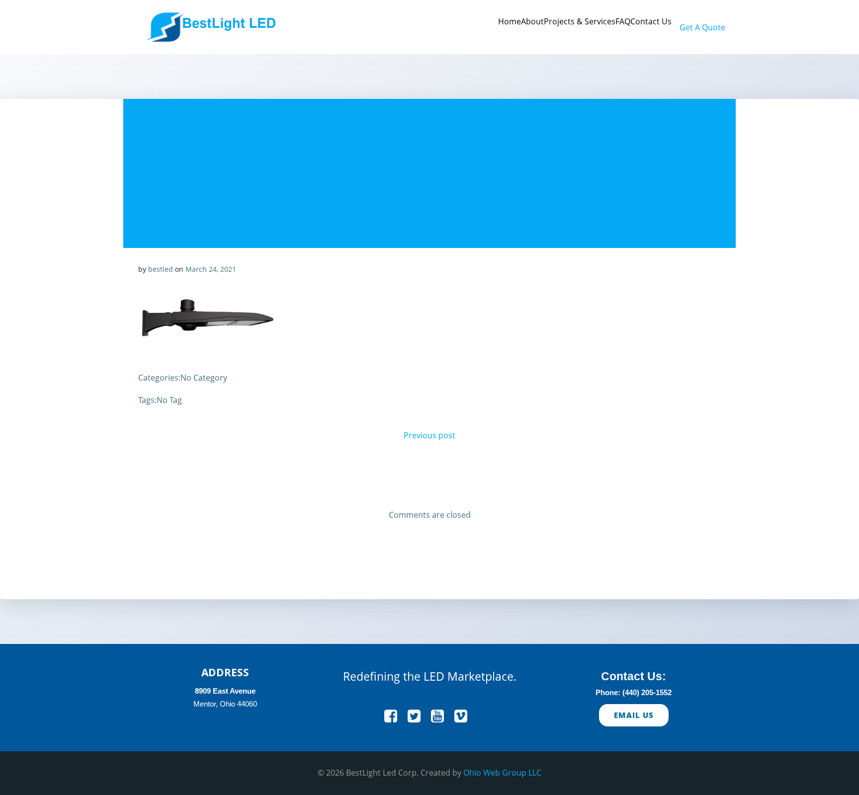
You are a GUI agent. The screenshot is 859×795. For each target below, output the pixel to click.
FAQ (622, 21)
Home (509, 21)
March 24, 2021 (210, 269)
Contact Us (651, 21)
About (532, 21)
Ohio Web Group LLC (502, 772)
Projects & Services (579, 21)
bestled (160, 269)
